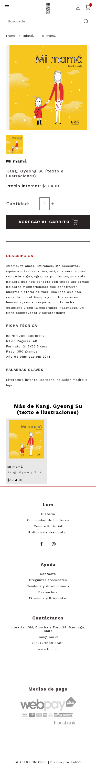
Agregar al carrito (44, 221)
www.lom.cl (48, 649)
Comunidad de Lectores (48, 520)
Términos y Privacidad (48, 598)
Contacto (48, 574)
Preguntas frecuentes (48, 580)
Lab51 (76, 762)
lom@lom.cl (48, 637)
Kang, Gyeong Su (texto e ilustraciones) (35, 173)
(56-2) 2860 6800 (48, 643)
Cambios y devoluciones (48, 586)
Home (10, 35)
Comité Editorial (48, 526)
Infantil (28, 35)
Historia (48, 514)
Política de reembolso (48, 532)
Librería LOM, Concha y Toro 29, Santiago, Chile (48, 629)
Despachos (48, 592)
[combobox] (48, 21)
